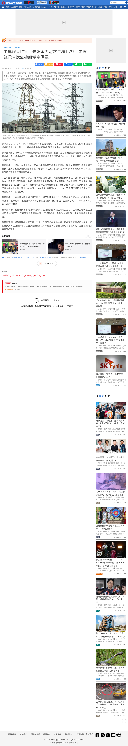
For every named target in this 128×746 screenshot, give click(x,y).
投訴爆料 (68, 734)
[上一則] (86, 236)
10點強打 (122, 7)
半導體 (13, 275)
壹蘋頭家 (98, 7)
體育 (21, 7)
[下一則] (90, 236)
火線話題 (36, 7)
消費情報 (80, 734)
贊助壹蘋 (48, 64)
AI (44, 275)
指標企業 (89, 7)
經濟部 (5, 275)
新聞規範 (46, 734)
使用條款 (57, 734)
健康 (105, 7)
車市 (78, 7)
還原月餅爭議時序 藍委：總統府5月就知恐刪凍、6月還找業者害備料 (110, 423)
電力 (20, 275)
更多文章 (18, 289)
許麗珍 (22, 68)
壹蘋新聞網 (7, 47)
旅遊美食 (71, 7)
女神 (115, 7)
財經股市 (14, 7)
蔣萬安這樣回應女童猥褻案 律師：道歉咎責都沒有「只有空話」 (110, 599)
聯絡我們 (23, 734)
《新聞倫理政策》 (17, 257)
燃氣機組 (28, 275)
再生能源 (37, 275)
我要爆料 (58, 64)
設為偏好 (39, 64)
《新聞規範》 (31, 257)
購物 (110, 7)
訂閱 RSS (10, 289)
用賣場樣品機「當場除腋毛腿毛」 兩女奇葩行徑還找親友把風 (35, 40)
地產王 (63, 7)
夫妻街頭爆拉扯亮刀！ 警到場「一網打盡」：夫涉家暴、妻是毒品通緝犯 (110, 704)
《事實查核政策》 (45, 257)
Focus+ (44, 7)
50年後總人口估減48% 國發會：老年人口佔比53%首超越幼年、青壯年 (110, 340)
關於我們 (12, 734)
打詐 (83, 7)
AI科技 (56, 7)
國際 (7, 7)
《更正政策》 (81, 257)
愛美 (50, 7)
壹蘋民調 (27, 7)
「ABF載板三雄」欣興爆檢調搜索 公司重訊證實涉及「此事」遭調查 (110, 303)
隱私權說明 (35, 734)
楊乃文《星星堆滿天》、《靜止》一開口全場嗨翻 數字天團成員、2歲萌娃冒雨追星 (110, 562)
